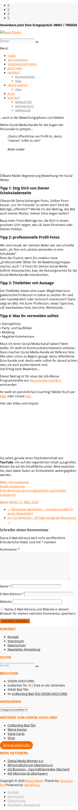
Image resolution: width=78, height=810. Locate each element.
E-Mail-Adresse (11, 594)
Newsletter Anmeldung (24, 649)
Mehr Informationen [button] (14, 482)
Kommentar (10, 549)
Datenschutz (17, 645)
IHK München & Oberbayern (28, 773)
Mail (3, 396)
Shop (18, 81)
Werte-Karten (17, 729)
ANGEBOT (14, 72)
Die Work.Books (25, 77)
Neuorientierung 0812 (45, 380)
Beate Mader (9, 502)
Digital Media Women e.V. (26, 761)
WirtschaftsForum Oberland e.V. (30, 765)
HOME (12, 56)
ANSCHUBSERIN (18, 60)
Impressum (16, 641)
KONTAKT (14, 98)
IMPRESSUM (22, 110)
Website (6, 602)
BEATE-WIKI (15, 68)
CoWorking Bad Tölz (22, 725)
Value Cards (16, 734)
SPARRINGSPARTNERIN (22, 64)
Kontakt (13, 637)
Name (5, 586)
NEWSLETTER (23, 102)
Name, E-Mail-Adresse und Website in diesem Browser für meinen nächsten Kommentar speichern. (38, 611)
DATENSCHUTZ (24, 106)
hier (28, 396)
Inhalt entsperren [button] (12, 486)
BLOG (11, 93)
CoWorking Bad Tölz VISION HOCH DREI (39, 694)
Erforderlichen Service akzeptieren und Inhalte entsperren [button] (33, 492)
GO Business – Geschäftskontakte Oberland (38, 769)
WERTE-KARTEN (17, 85)
